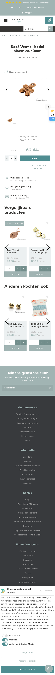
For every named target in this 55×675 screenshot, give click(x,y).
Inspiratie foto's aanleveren (27, 530)
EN (20, 8)
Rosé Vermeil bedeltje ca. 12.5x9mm (13, 251)
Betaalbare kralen (27, 582)
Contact (27, 441)
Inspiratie (27, 526)
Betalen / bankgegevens (27, 414)
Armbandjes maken (27, 517)
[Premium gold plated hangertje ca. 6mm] (40, 234)
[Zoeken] (50, 28)
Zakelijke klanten (27, 470)
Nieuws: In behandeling (27, 569)
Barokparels (27, 578)
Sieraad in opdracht (27, 513)
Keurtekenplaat (27, 479)
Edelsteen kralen (27, 551)
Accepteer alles (27, 669)
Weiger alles (27, 652)
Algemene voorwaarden (27, 423)
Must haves (27, 564)
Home (4, 35)
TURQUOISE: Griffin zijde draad (39, 325)
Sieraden (27, 560)
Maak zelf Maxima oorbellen (27, 522)
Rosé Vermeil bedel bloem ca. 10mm (25, 35)
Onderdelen (27, 556)
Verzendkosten (27, 432)
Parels (28, 573)
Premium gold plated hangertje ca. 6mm (39, 251)
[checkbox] (10, 635)
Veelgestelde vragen (27, 419)
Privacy (27, 427)
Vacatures (27, 483)
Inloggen (28, 13)
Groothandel (27, 475)
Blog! (27, 500)
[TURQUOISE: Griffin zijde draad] (40, 307)
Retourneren (27, 436)
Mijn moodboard (37, 8)
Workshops (27, 508)
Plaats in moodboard (18, 72)
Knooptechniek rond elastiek (27, 535)
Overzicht (47, 591)
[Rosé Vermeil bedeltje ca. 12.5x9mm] (15, 234)
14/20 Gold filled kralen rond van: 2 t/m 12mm (15, 325)
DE (11, 8)
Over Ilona (27, 457)
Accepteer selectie (28, 661)
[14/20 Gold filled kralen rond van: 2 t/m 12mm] (15, 307)
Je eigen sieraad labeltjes (27, 466)
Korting (27, 461)
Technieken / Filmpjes (27, 504)
